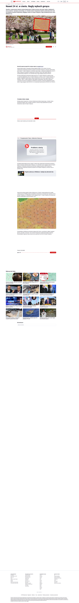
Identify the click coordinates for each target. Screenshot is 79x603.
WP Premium (33, 1)
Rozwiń (36, 118)
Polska (23, 1)
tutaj (27, 601)
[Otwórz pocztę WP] (58, 1)
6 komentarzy (49, 46)
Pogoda (38, 1)
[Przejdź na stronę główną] (12, 2)
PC (10, 46)
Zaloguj (64, 1)
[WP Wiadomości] (17, 1)
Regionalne (43, 1)
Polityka (48, 1)
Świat (28, 1)
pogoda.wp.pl (40, 66)
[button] (61, 1)
